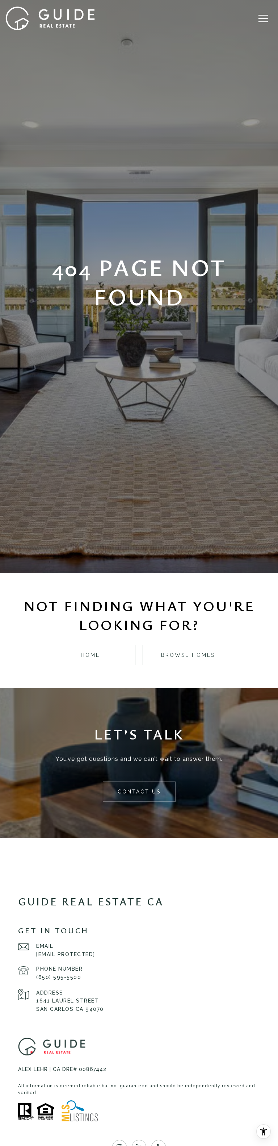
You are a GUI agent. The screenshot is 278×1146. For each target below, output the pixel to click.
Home (90, 655)
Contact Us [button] (139, 792)
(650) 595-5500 (58, 977)
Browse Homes (188, 655)
